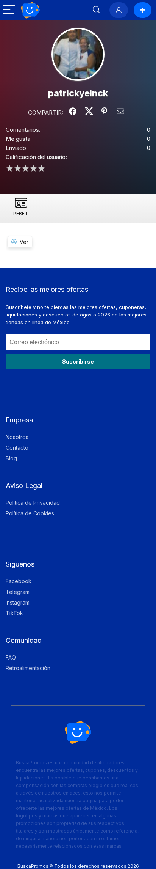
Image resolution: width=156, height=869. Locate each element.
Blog (11, 458)
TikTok (14, 613)
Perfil (20, 213)
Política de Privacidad (33, 502)
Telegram (18, 592)
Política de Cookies (30, 513)
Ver (24, 242)
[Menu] (9, 10)
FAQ (11, 657)
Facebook (18, 581)
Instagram (18, 602)
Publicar (142, 10)
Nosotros (17, 437)
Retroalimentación (28, 668)
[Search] (96, 10)
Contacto (17, 447)
